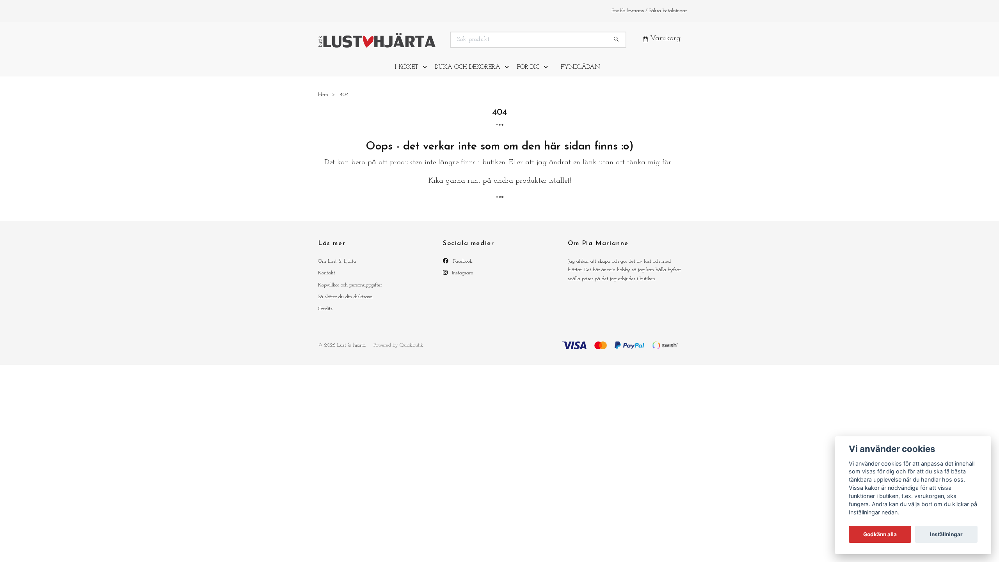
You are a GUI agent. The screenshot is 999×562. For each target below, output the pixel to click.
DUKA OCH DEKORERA (467, 73)
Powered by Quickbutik (398, 351)
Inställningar (946, 534)
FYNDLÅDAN (580, 73)
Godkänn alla (880, 534)
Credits (325, 315)
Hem (323, 100)
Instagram (461, 279)
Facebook (462, 267)
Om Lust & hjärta (337, 267)
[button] (426, 72)
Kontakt (326, 279)
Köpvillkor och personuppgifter (350, 291)
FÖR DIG (528, 73)
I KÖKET (406, 73)
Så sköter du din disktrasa (345, 303)
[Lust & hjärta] (409, 42)
